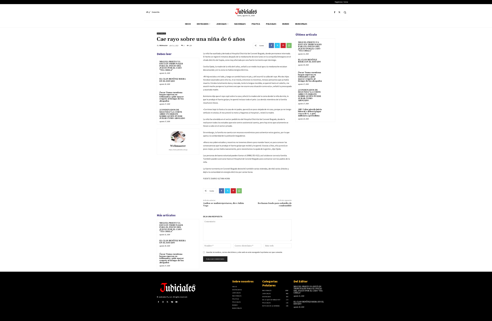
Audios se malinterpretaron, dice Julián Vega (223, 204)
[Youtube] (176, 302)
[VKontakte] (172, 302)
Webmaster (163, 45)
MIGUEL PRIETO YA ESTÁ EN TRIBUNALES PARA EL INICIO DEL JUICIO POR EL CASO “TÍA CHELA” (171, 65)
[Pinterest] (283, 45)
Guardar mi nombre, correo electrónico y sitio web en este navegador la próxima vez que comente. (244, 252)
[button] (345, 12)
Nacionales (161, 33)
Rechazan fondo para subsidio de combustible (275, 204)
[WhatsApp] (289, 45)
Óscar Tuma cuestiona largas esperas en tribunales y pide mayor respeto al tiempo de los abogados (171, 96)
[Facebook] (334, 12)
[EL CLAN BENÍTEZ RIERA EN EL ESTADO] (192, 82)
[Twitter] (339, 12)
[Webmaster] (178, 136)
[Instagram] (163, 302)
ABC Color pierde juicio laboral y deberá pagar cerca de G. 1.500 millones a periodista (310, 112)
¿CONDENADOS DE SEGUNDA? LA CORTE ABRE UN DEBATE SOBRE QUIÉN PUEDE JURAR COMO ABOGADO (172, 114)
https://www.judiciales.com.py (178, 150)
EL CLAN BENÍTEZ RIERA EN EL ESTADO (172, 80)
